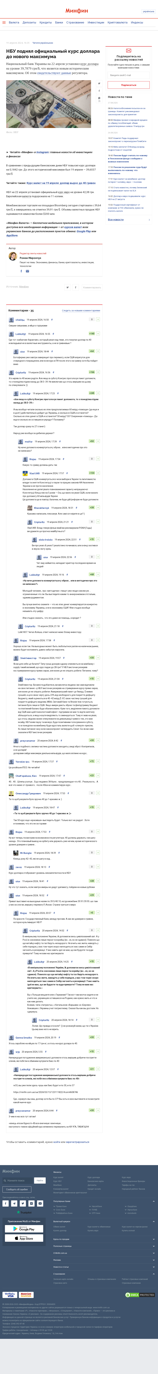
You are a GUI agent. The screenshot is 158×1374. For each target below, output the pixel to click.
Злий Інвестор (28, 658)
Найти (40, 1180)
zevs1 (19, 867)
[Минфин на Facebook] (5, 1203)
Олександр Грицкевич (28, 793)
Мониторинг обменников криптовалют (70, 1193)
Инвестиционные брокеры (133, 1181)
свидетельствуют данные (54, 73)
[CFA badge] (42, 1295)
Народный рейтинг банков (133, 1189)
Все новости (116, 219)
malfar (29, 441)
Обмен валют (59, 1227)
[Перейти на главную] (79, 11)
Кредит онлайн (94, 1189)
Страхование (75, 22)
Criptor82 (21, 372)
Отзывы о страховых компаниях (102, 1279)
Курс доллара (94, 1177)
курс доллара (89, 64)
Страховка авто (60, 1283)
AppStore (11, 235)
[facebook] (21, 271)
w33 (18, 1052)
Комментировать (92, 287)
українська (148, 11)
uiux (22, 351)
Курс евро (126, 1177)
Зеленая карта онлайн (63, 1279)
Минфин (24, 286)
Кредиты (46, 22)
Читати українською (43, 43)
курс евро (64, 192)
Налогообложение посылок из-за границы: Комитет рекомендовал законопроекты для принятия (126, 111)
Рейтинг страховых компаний (135, 1279)
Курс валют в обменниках (99, 1227)
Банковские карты (96, 1181)
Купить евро (93, 1231)
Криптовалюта (117, 22)
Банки (59, 22)
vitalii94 (20, 320)
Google (81, 231)
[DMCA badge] (140, 1295)
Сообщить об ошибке (17, 1189)
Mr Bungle (26, 853)
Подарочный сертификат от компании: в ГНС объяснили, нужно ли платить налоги (125, 208)
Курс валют (58, 1177)
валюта (26, 196)
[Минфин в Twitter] (23, 1203)
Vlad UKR (34, 473)
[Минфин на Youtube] (40, 1203)
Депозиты (29, 22)
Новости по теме (120, 97)
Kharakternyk (41, 508)
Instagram (42, 152)
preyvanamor (27, 741)
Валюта (14, 22)
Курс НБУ (57, 1181)
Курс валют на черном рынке (135, 1227)
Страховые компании (131, 1283)
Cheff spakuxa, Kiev (26, 776)
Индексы (137, 22)
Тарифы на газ (128, 1185)
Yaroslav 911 (22, 762)
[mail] (27, 271)
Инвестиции (96, 22)
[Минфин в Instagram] (31, 1203)
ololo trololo (45, 540)
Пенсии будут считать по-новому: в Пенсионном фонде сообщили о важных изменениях (128, 158)
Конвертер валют (61, 1189)
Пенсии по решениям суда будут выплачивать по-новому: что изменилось (127, 170)
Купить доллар (59, 1231)
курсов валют (73, 227)
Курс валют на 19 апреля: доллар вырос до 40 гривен (61, 183)
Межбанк (57, 1185)
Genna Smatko (24, 1038)
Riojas (32, 459)
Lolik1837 (21, 334)
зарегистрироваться (77, 1142)
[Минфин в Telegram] (14, 1203)
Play (88, 231)
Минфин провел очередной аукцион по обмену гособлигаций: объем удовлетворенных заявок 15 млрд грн (127, 123)
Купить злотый (128, 1231)
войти (56, 1142)
